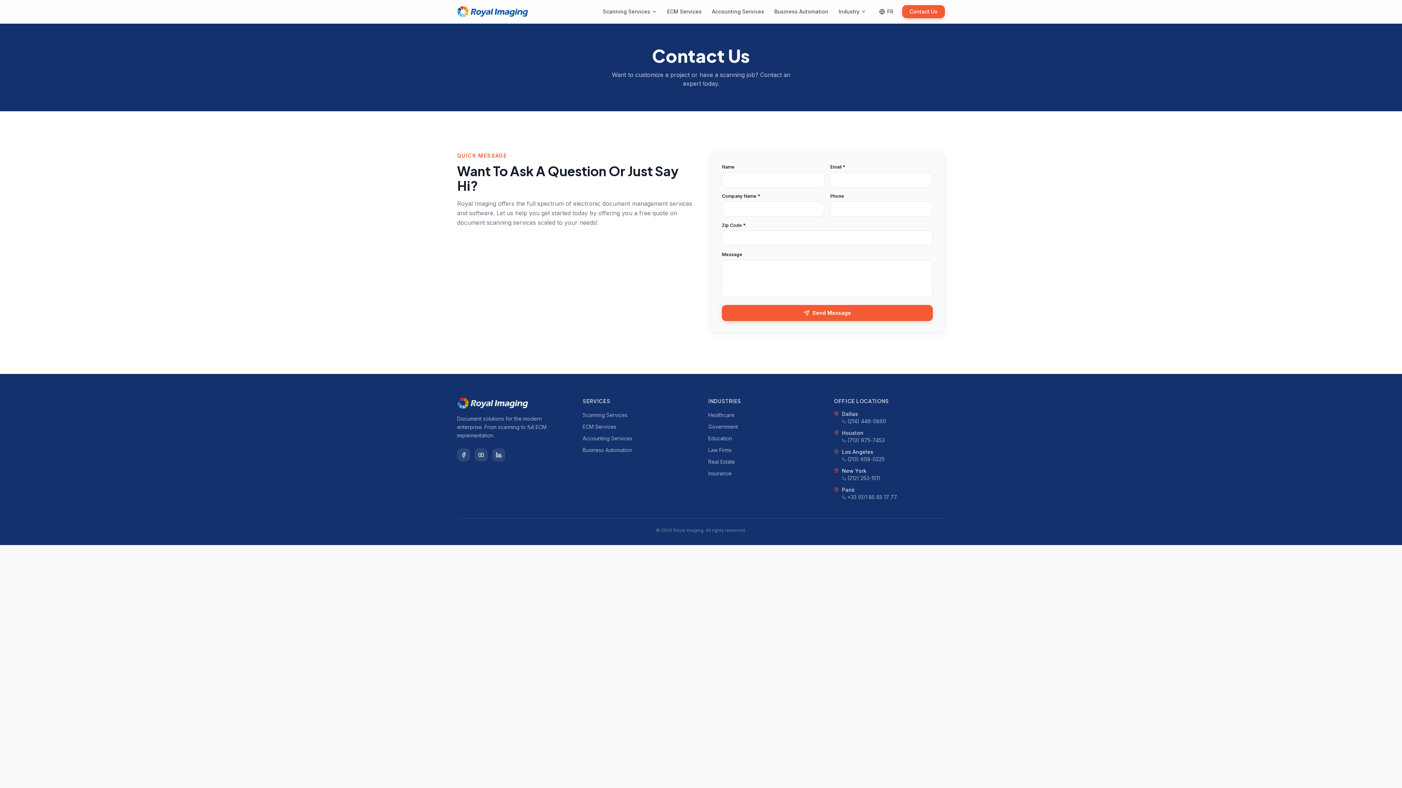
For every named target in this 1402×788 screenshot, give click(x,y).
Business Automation (801, 11)
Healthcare (721, 415)
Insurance (720, 473)
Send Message (831, 313)
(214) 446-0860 (866, 421)
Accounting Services (738, 11)
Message (732, 254)
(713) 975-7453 (866, 440)
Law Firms (720, 450)
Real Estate (721, 462)
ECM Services (684, 11)
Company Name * (741, 196)
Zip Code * (734, 225)
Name (728, 167)
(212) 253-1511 (863, 478)
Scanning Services (626, 11)
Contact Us (923, 11)
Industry (849, 11)
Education (720, 438)
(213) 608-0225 (866, 459)
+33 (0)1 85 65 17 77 (872, 497)
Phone (837, 196)
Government (723, 427)
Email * (837, 167)
